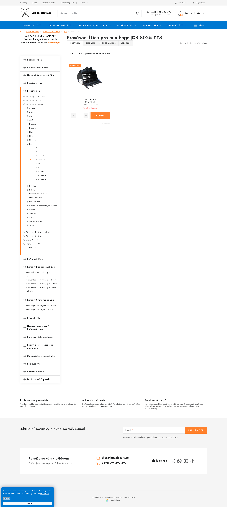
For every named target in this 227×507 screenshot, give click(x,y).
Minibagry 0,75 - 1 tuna (35, 96)
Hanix (31, 132)
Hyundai (32, 140)
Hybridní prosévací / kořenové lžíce (38, 327)
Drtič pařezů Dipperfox (39, 379)
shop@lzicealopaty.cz (115, 458)
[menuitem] (33, 25)
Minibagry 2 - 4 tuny (34, 104)
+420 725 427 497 (160, 12)
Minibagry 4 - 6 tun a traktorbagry (40, 232)
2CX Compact (41, 175)
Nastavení (7, 499)
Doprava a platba (49, 2)
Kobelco (32, 186)
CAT (31, 120)
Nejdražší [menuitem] (90, 43)
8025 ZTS (40, 159)
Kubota (32, 190)
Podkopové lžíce (36, 59)
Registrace (200, 2)
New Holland (34, 201)
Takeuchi (33, 213)
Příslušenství (33, 363)
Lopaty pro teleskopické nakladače (40, 346)
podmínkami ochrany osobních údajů (162, 437)
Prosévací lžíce (35, 90)
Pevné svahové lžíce (37, 67)
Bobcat (32, 112)
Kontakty (23, 2)
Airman (32, 108)
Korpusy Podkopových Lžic (41, 266)
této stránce (44, 494)
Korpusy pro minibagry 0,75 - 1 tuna (41, 305)
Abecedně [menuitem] (126, 43)
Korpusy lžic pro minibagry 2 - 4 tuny (41, 283)
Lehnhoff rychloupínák (38, 193)
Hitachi (32, 136)
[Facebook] (173, 461)
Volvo (31, 217)
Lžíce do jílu (33, 318)
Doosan (32, 128)
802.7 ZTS (40, 155)
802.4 (38, 151)
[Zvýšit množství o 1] (86, 115)
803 (37, 167)
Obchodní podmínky (68, 2)
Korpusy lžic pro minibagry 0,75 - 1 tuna (40, 274)
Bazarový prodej (35, 371)
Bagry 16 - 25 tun (33, 243)
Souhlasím (28, 503)
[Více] (199, 25)
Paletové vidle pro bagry (40, 337)
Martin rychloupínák (37, 197)
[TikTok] (192, 461)
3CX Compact (41, 179)
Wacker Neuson (35, 221)
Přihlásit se (195, 430)
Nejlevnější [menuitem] (75, 43)
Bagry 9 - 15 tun (33, 240)
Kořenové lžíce (35, 259)
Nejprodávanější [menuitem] (107, 43)
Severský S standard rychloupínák (43, 205)
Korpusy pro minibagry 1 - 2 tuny (39, 309)
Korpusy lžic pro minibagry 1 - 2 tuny (41, 279)
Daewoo (32, 124)
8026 (38, 163)
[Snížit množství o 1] (73, 115)
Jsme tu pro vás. (106, 406)
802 (37, 147)
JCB (30, 143)
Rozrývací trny (34, 83)
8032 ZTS (40, 171)
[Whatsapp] (179, 461)
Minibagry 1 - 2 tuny (34, 100)
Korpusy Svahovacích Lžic (40, 299)
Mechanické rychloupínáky (41, 356)
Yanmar (32, 225)
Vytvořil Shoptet (115, 500)
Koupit (100, 115)
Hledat (137, 13)
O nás (34, 2)
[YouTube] (186, 461)
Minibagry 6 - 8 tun (34, 236)
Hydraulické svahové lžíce (40, 75)
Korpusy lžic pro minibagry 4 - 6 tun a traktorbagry (41, 289)
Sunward (33, 209)
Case (31, 116)
